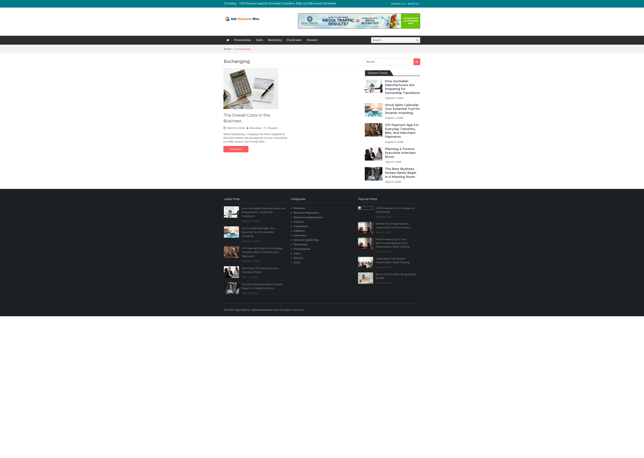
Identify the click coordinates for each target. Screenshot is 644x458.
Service (298, 258)
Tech (297, 262)
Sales (259, 40)
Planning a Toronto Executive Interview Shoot (400, 153)
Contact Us (398, 4)
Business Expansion (306, 212)
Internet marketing (306, 239)
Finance (312, 40)
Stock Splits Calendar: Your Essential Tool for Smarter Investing (402, 109)
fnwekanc (256, 128)
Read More (235, 149)
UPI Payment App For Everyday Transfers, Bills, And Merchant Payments (287, 3)
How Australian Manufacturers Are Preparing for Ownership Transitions (402, 87)
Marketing (275, 40)
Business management (308, 217)
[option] (290, 3)
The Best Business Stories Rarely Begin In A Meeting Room (400, 173)
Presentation (242, 40)
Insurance (300, 235)
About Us (413, 4)
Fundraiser (294, 40)
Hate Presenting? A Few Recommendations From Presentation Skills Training (392, 243)
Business (299, 208)
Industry (299, 230)
